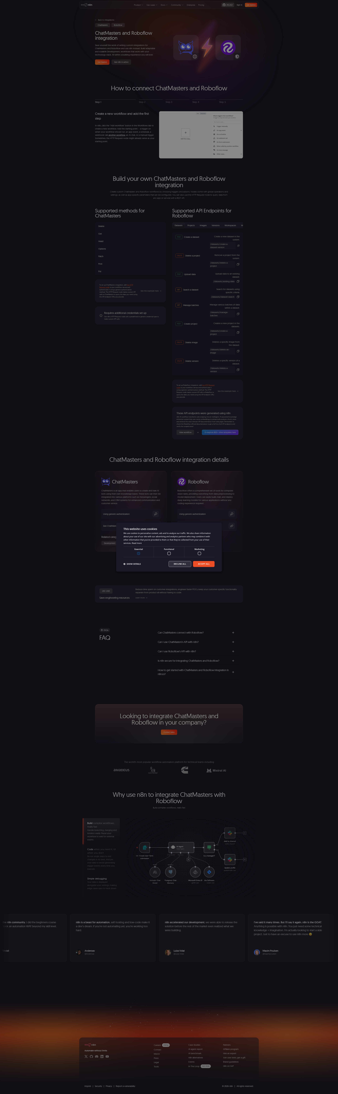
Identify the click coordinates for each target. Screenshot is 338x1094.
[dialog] (169, 547)
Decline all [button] (180, 564)
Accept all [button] (204, 564)
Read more (137, 543)
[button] (132, 563)
